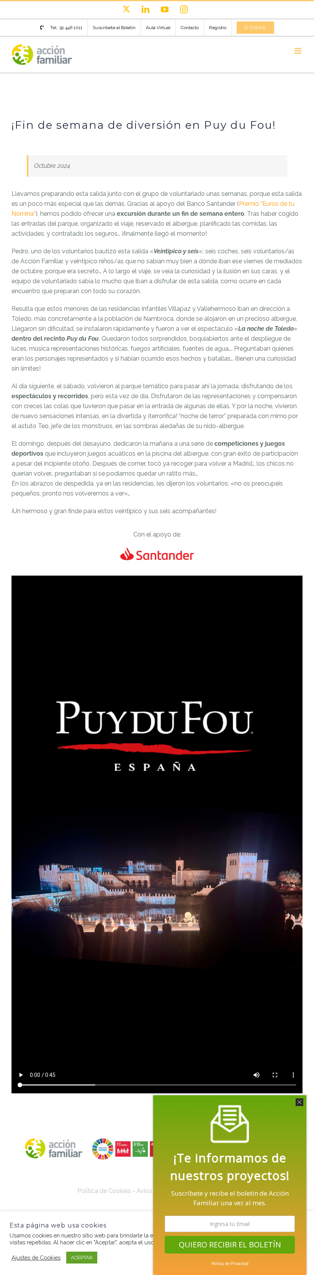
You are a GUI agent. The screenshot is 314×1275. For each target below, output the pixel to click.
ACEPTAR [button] (82, 1257)
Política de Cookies (104, 1191)
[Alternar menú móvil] (298, 51)
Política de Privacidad (230, 1263)
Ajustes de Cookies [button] (36, 1257)
